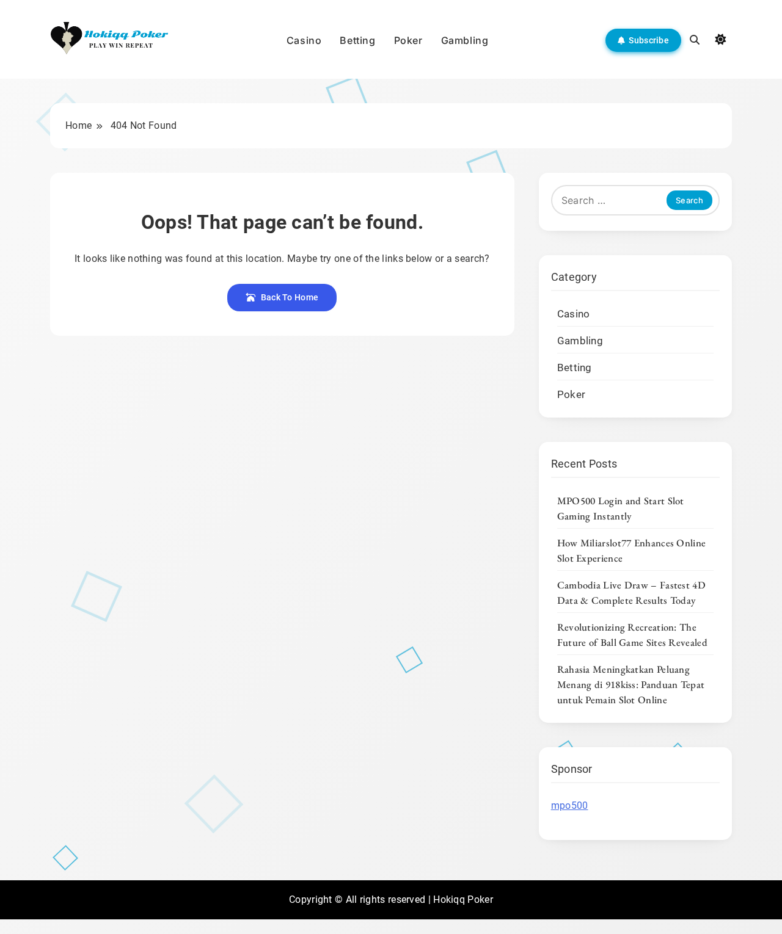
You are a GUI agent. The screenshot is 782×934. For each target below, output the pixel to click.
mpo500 (569, 805)
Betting (357, 40)
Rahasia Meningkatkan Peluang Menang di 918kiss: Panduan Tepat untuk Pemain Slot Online (631, 684)
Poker (408, 40)
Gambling (465, 40)
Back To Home (290, 297)
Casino (304, 40)
